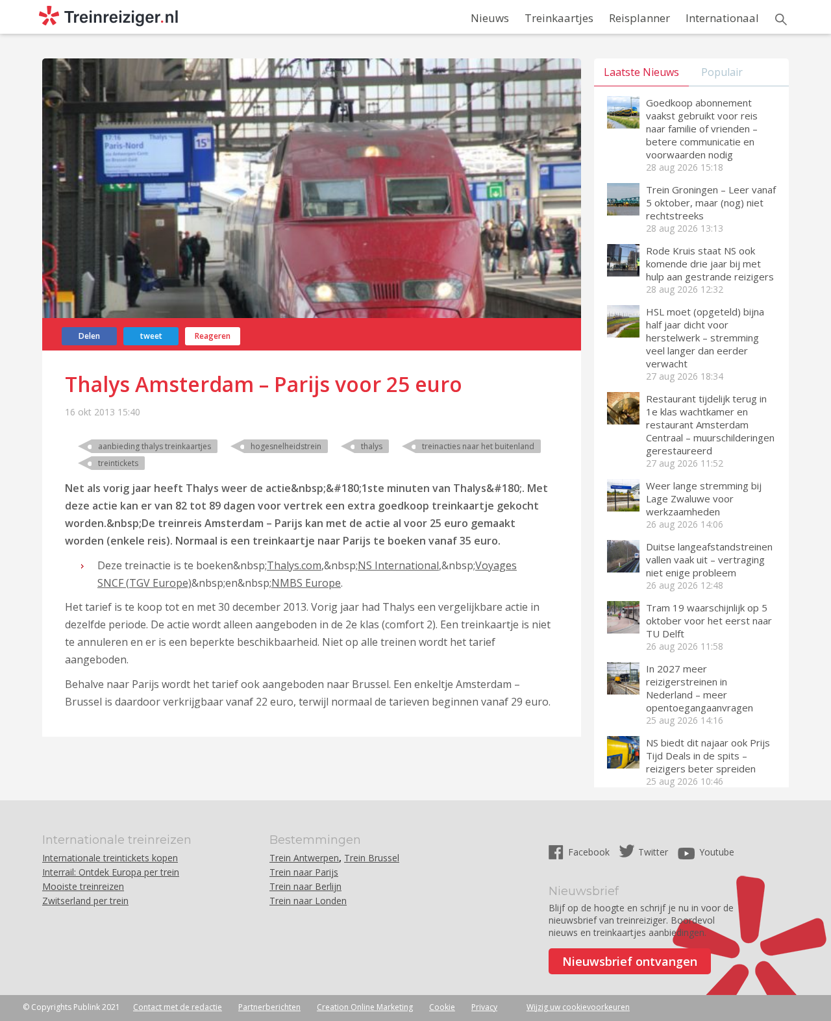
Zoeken (781, 19)
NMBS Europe (306, 583)
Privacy (484, 1007)
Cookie (442, 1007)
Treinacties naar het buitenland (478, 446)
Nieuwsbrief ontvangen (629, 961)
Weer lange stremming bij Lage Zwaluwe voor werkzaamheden (704, 498)
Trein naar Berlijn (305, 886)
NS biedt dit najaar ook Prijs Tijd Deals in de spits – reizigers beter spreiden (708, 755)
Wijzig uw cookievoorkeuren (578, 1007)
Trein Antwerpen (304, 858)
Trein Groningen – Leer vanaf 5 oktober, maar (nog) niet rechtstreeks (711, 202)
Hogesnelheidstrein (286, 446)
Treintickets (118, 463)
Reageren (212, 335)
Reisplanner (639, 17)
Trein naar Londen (308, 900)
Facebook (590, 852)
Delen (89, 335)
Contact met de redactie (177, 1007)
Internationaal (722, 17)
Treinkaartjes (559, 17)
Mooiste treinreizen (83, 886)
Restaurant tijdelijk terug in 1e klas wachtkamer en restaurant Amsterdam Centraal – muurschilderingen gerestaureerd (710, 424)
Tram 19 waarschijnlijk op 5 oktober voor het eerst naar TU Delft (709, 620)
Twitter (653, 852)
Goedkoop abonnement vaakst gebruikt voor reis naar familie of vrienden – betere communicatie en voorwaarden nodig (702, 128)
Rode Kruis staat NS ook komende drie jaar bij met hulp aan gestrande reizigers (710, 263)
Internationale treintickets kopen (110, 858)
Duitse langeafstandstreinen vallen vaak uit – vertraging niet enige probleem (709, 559)
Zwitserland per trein (85, 900)
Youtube (716, 852)
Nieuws (490, 17)
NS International (398, 565)
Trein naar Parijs (303, 872)
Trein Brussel (371, 858)
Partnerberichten (269, 1007)
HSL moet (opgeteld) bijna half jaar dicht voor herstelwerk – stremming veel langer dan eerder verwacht (705, 337)
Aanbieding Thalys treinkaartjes (154, 446)
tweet (151, 335)
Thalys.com (294, 565)
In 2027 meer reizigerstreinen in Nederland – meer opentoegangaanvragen (699, 688)
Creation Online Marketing (365, 1007)
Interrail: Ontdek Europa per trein (110, 872)
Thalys (371, 446)
